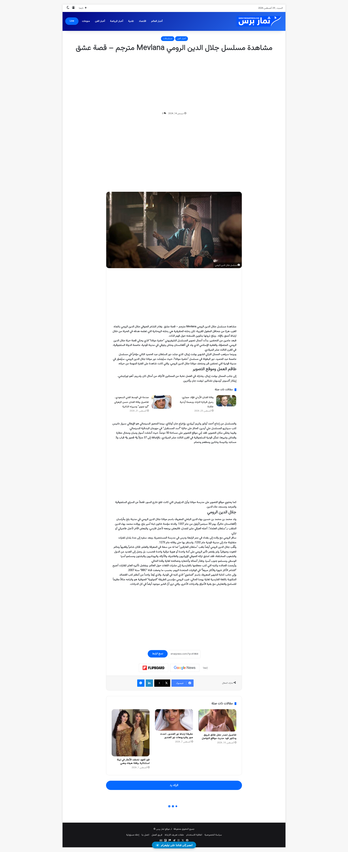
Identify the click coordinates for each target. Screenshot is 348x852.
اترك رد (174, 785)
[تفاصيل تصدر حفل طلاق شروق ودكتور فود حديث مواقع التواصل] (217, 720)
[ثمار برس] (257, 21)
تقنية (131, 21)
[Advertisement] (174, 82)
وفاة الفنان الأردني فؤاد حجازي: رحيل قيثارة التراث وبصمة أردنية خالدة (197, 402)
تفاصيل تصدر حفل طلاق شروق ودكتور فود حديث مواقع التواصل (219, 736)
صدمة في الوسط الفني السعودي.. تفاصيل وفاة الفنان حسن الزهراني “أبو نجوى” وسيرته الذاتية (131, 402)
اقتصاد (142, 21)
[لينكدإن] (149, 683)
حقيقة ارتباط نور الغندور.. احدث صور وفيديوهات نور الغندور (176, 736)
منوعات (86, 21)
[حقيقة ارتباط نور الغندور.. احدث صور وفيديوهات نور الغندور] (174, 720)
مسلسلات (167, 38)
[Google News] (184, 668)
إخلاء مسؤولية (132, 835)
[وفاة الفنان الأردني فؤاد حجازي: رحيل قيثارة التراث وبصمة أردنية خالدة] (226, 400)
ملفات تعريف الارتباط (174, 835)
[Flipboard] (153, 668)
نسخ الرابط (157, 654)
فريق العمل (157, 835)
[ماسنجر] (140, 683)
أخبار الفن (100, 21)
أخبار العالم (157, 21)
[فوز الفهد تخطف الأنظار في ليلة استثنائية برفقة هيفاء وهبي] (131, 732)
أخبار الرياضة (116, 21)
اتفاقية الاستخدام (194, 835)
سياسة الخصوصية (213, 835)
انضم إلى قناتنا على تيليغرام (176, 845)
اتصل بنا (145, 835)
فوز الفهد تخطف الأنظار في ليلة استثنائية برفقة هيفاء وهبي (133, 761)
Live (72, 21)
